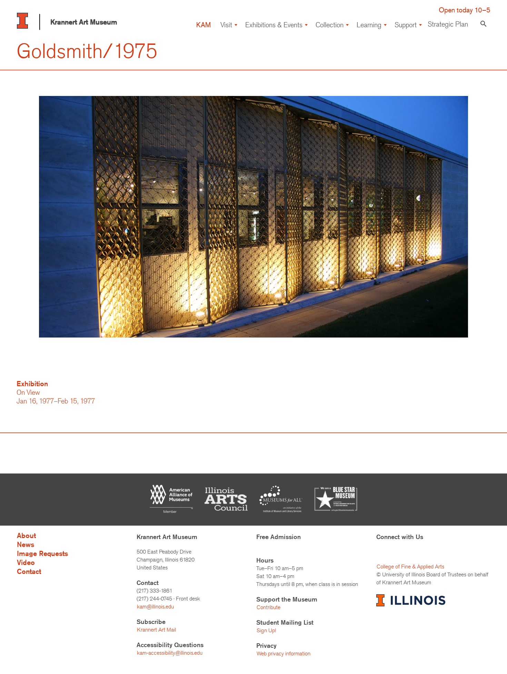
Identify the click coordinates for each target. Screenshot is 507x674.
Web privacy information (283, 653)
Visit (226, 24)
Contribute (268, 607)
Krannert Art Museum (83, 22)
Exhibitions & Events (273, 24)
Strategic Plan (448, 24)
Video (26, 562)
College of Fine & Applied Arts (410, 566)
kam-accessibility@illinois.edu (169, 652)
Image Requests (42, 553)
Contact (29, 571)
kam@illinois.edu (155, 606)
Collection (330, 24)
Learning (369, 24)
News (25, 544)
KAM (203, 24)
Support (406, 24)
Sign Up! (266, 630)
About (26, 535)
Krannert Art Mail (156, 629)
